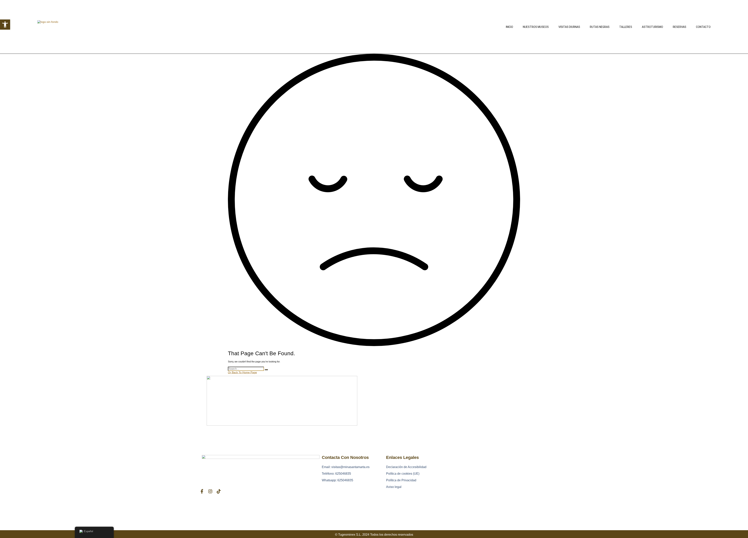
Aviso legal (393, 487)
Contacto (703, 26)
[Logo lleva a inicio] (66, 27)
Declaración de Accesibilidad (406, 467)
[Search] (266, 369)
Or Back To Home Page (242, 372)
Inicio (509, 26)
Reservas (679, 26)
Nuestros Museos (536, 26)
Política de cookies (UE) (402, 473)
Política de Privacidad (401, 480)
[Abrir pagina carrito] (370, 26)
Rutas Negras (600, 26)
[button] (5, 24)
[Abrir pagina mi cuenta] (232, 26)
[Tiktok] (218, 491)
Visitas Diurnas (569, 26)
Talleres (625, 26)
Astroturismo (652, 26)
